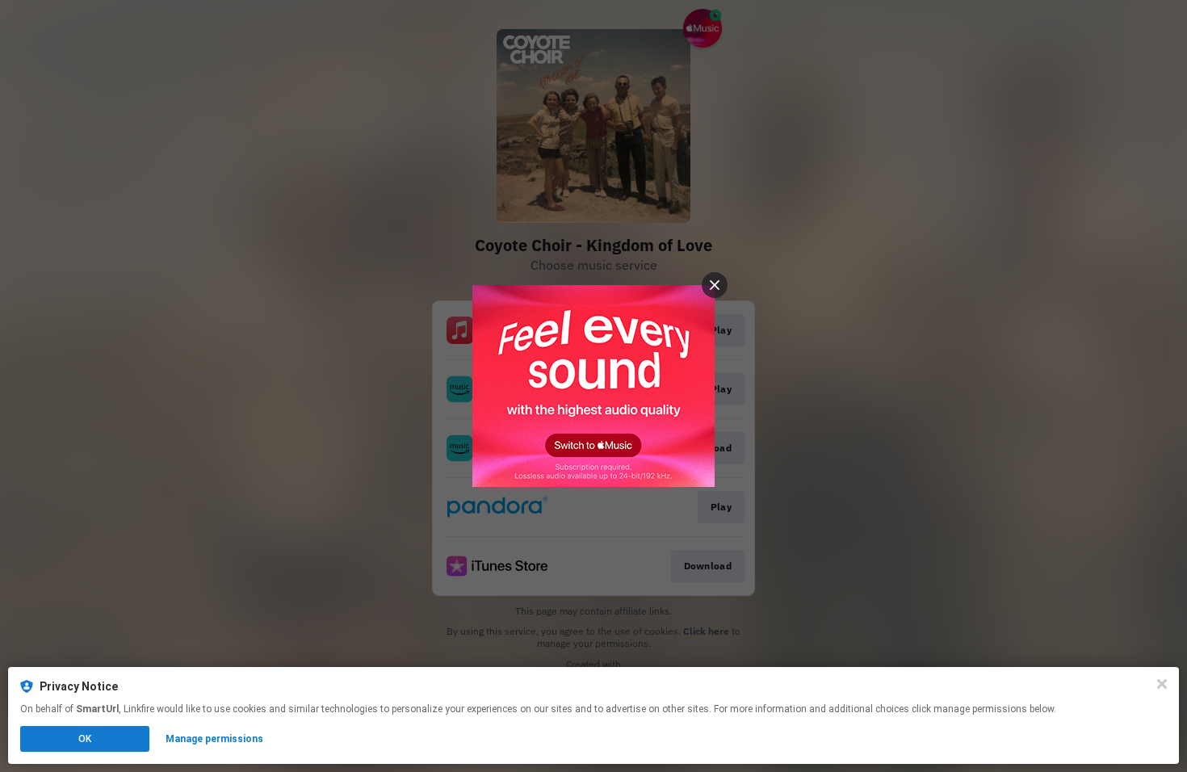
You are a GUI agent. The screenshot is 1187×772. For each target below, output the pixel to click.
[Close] (1162, 684)
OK (84, 739)
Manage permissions (214, 739)
